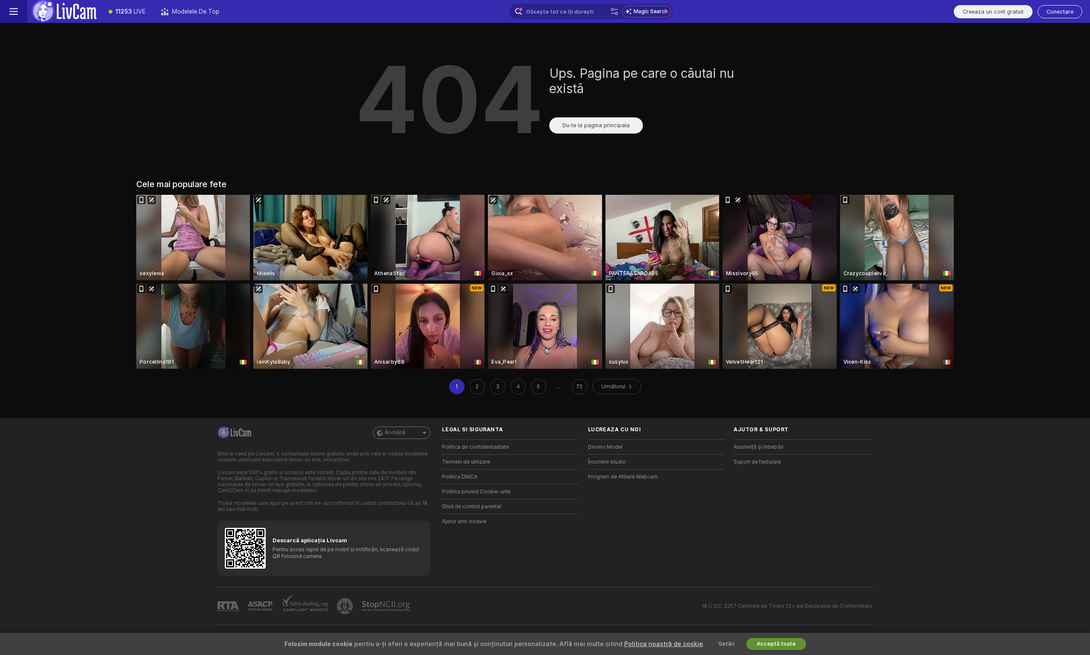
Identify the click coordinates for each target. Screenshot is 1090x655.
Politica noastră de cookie (663, 644)
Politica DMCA (459, 477)
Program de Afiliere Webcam (623, 477)
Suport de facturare (757, 462)
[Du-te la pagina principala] (64, 11)
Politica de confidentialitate (475, 447)
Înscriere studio (607, 462)
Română (395, 433)
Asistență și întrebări (758, 447)
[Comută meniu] (13, 11)
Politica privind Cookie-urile (476, 492)
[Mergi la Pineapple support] (346, 606)
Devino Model (605, 447)
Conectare (1060, 12)
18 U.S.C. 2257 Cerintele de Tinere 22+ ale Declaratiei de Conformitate (787, 606)
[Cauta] (614, 11)
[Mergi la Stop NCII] (386, 606)
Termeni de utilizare (466, 462)
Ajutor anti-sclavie (464, 521)
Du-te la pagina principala (596, 125)
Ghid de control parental (471, 507)
